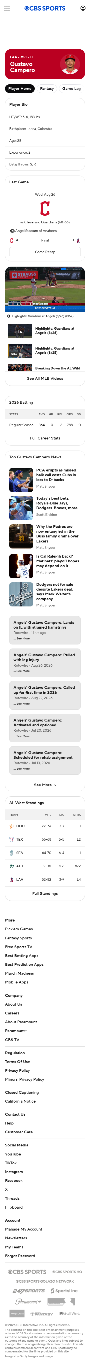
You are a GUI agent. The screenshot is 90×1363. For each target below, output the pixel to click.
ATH (19, 866)
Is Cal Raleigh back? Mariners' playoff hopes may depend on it (57, 561)
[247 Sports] (28, 1289)
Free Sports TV (18, 946)
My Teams (14, 1247)
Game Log (71, 88)
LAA (19, 879)
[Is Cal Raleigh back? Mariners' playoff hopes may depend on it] (21, 566)
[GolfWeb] (70, 1313)
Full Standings (45, 893)
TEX (19, 839)
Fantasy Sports (18, 938)
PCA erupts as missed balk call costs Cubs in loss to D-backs (56, 475)
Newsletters (16, 1238)
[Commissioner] (61, 1299)
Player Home (20, 88)
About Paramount (21, 1022)
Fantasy (47, 88)
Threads (12, 1198)
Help (9, 1123)
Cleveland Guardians (40, 222)
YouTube (13, 1154)
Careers (12, 1013)
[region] (45, 289)
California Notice (20, 1101)
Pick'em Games (19, 929)
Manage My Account (23, 1229)
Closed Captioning (22, 1092)
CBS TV (12, 1039)
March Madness (19, 973)
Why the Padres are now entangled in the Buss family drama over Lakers (57, 534)
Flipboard (14, 1207)
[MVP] (17, 1311)
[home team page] (45, 208)
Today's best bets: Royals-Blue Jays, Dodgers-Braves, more (57, 503)
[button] (7, 8)
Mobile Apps (16, 982)
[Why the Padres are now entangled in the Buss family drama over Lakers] (21, 536)
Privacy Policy (17, 1070)
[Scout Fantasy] (42, 1313)
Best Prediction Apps (24, 964)
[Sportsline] (64, 1289)
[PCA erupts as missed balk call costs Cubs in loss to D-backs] (21, 480)
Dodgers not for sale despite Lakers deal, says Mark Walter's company (54, 592)
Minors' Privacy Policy (24, 1079)
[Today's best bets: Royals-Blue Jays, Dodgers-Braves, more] (21, 508)
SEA (19, 853)
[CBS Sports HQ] (67, 1271)
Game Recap (45, 252)
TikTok (10, 1163)
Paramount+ (16, 1030)
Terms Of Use (17, 1061)
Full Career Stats (45, 438)
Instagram (14, 1171)
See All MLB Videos (45, 378)
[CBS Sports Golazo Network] (45, 1280)
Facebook (13, 1180)
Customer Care (19, 1132)
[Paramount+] (28, 1300)
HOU (20, 826)
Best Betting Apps (21, 955)
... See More (22, 638)
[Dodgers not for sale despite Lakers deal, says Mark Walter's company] (21, 594)
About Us (13, 1004)
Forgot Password (20, 1255)
